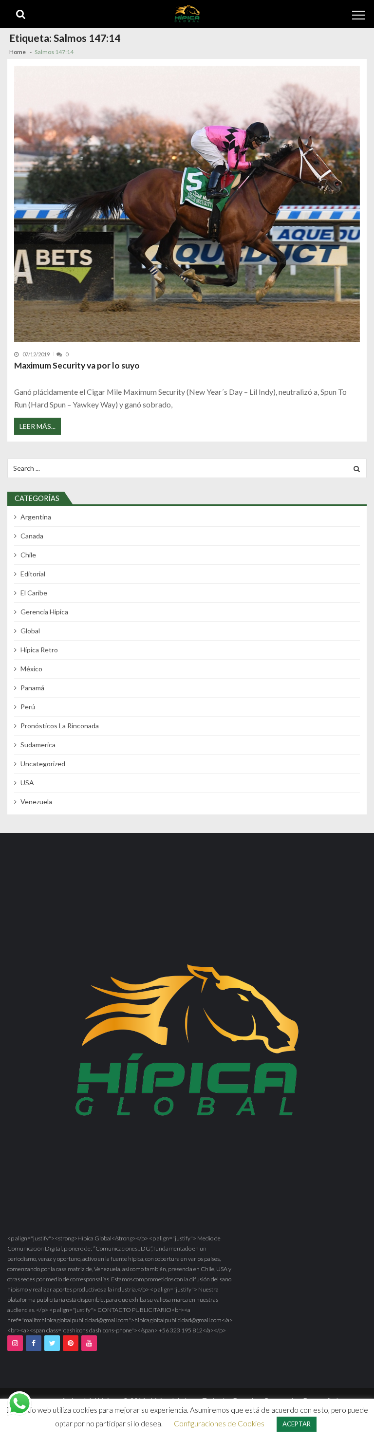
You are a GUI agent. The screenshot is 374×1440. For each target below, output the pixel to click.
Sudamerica (38, 744)
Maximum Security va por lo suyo (77, 365)
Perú (27, 706)
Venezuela (36, 801)
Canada (31, 536)
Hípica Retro (39, 650)
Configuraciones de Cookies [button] (219, 1423)
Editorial (32, 574)
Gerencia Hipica (44, 612)
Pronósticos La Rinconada (59, 725)
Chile (28, 555)
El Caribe (33, 593)
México (31, 669)
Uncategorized (42, 763)
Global (30, 631)
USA (27, 782)
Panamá (32, 687)
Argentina (35, 517)
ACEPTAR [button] (296, 1424)
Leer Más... (37, 426)
